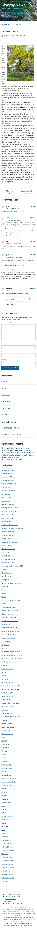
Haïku (3, 830)
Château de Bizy (7, 693)
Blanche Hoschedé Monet (10, 631)
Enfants (4, 789)
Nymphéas (5, 744)
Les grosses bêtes (7, 727)
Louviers (4, 823)
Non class (4, 881)
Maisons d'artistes (7, 706)
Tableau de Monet (7, 535)
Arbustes (4, 758)
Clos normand (6, 487)
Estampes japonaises (8, 521)
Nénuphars (5, 748)
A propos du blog (7, 857)
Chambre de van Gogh (9, 192)
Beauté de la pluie (7, 504)
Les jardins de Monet (8, 484)
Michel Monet (6, 624)
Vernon (3, 388)
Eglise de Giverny (7, 669)
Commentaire (6, 323)
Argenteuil (4, 586)
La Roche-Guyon (7, 816)
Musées (4, 648)
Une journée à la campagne (10, 717)
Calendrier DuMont (7, 878)
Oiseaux (4, 720)
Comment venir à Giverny (13, 903)
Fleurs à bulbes (6, 765)
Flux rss (4, 415)
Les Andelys (5, 395)
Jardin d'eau (5, 494)
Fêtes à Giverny (6, 843)
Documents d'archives (9, 617)
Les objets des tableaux (9, 542)
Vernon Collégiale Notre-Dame (11, 686)
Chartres (4, 809)
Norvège (4, 569)
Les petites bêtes (7, 724)
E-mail (3, 352)
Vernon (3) (5, 679)
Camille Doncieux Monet (9, 621)
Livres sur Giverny (7, 867)
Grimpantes (5, 761)
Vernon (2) (5, 676)
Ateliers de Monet (7, 518)
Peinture (4, 795)
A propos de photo (7, 785)
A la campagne (6, 713)
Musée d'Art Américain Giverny (12, 658)
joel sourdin (10, 255)
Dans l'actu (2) (6, 840)
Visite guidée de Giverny (13, 894)
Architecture (5, 792)
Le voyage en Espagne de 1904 (12, 566)
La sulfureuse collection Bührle (19, 450)
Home (3, 24)
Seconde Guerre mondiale (10, 703)
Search (33, 17)
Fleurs (3, 737)
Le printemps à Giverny (9, 470)
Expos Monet (5, 641)
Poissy (3, 593)
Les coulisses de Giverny (9, 511)
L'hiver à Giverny (7, 480)
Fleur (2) (4, 741)
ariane (6, 36)
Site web (4, 359)
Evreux (3, 813)
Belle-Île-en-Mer (6, 576)
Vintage (4, 833)
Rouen (3, 604)
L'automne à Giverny (8, 477)
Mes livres (4, 854)
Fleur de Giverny (7, 734)
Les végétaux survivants (9, 508)
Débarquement (6, 699)
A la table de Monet (8, 559)
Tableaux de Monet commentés (12, 528)
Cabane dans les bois (27, 192)
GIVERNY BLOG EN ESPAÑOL (11, 435)
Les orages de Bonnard (22, 448)
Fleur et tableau (6, 539)
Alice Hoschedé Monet (9, 628)
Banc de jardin (6, 775)
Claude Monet (6, 401)
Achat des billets (10, 899)
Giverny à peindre (7, 861)
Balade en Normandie (8, 696)
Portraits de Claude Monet (10, 610)
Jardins (3, 771)
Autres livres (5, 871)
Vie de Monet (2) (7, 556)
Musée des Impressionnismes (11, 652)
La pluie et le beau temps (10, 730)
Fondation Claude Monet (9, 525)
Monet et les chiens (8, 549)
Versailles (4, 826)
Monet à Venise (6, 573)
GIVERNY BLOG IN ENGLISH (11, 428)
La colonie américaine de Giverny (12, 655)
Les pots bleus (6, 545)
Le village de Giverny (8, 662)
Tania (3, 450)
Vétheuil (4, 590)
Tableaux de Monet (7, 532)
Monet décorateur (7, 562)
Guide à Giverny (6, 847)
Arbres (8, 24)
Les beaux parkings (8, 874)
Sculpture (4, 799)
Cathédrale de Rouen (8, 607)
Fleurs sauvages (6, 768)
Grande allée (5, 501)
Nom (3, 344)
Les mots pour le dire (8, 778)
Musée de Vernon (7, 682)
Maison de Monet (7, 514)
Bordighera (5, 580)
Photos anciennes (7, 614)
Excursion (4, 710)
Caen (3, 806)
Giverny (4, 381)
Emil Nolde (14, 457)
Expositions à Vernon (8, 638)
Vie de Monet (6, 552)
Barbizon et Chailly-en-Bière (11, 583)
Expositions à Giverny (8, 634)
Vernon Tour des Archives (10, 689)
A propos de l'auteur (8, 850)
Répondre (33, 206)
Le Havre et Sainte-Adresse (10, 600)
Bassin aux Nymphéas (8, 490)
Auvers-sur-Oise (6, 802)
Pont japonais (6, 497)
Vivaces (4, 751)
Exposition (5, 645)
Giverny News (13, 5)
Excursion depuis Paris (12, 896)
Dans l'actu (5, 837)
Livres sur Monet (7, 864)
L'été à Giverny (6, 473)
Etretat (3, 597)
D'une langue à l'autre (8, 782)
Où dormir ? (9, 901)
